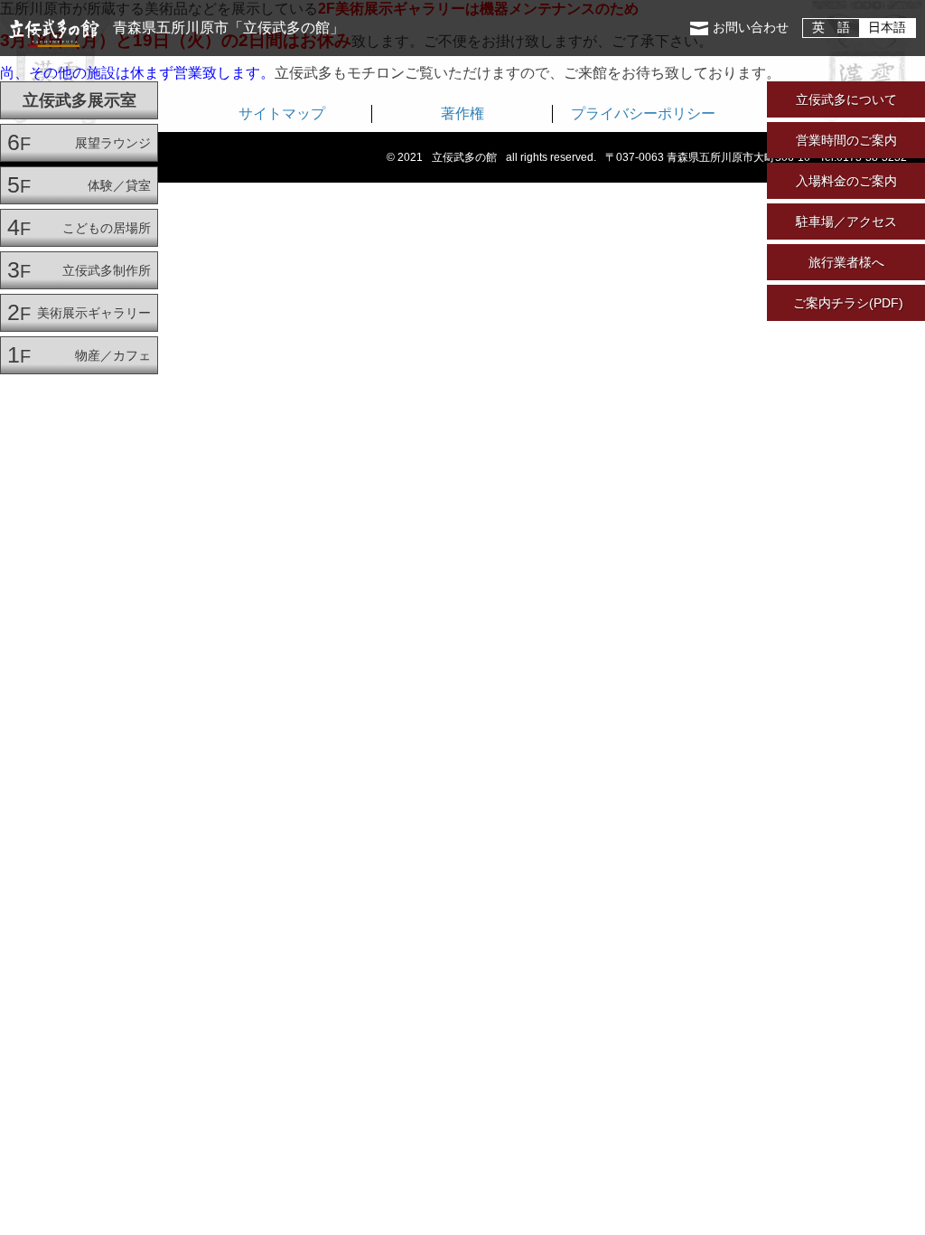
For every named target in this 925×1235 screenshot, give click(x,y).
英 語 (831, 27)
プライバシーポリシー (643, 113)
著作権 (462, 113)
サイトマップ (281, 113)
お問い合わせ (751, 27)
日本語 (887, 27)
